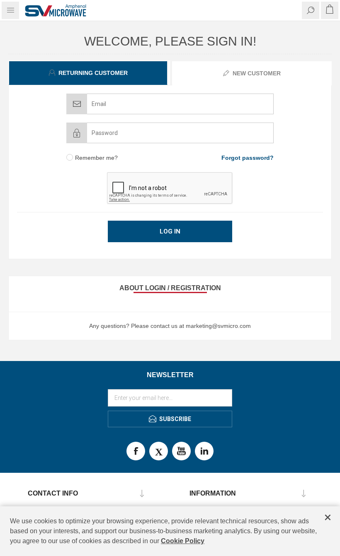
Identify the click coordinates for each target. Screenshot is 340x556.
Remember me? (96, 157)
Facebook (135, 451)
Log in (170, 231)
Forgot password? (247, 157)
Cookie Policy (182, 540)
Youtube (181, 451)
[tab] (89, 72)
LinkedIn (204, 451)
